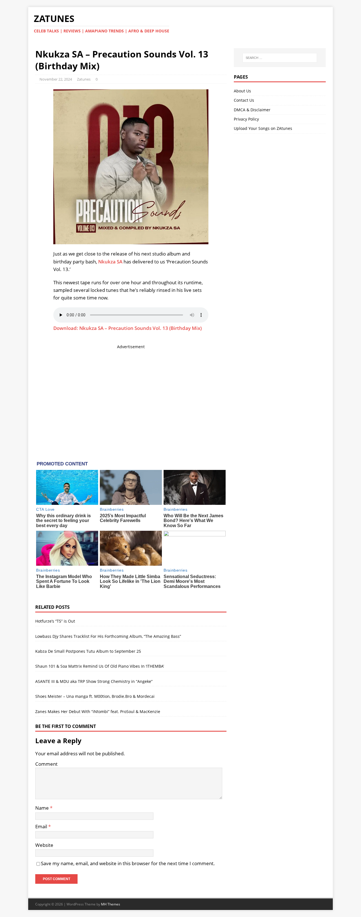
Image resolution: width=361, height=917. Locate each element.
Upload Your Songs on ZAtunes (263, 128)
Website (44, 845)
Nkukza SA (110, 261)
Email (41, 826)
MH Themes (110, 904)
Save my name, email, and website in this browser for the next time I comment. (128, 863)
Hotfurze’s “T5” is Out (55, 621)
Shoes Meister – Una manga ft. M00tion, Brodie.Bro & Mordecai (95, 696)
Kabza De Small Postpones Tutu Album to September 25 (88, 651)
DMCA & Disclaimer (252, 109)
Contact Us (244, 100)
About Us (242, 91)
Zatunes (84, 79)
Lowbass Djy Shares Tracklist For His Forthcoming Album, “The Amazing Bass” (108, 636)
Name (42, 808)
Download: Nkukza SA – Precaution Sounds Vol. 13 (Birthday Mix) (127, 328)
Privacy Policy (246, 119)
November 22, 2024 (55, 79)
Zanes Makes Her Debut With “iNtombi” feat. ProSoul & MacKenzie (97, 711)
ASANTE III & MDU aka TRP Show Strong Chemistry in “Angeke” (94, 681)
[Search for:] (279, 58)
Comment (46, 764)
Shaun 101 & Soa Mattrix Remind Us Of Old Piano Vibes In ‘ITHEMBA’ (99, 666)
